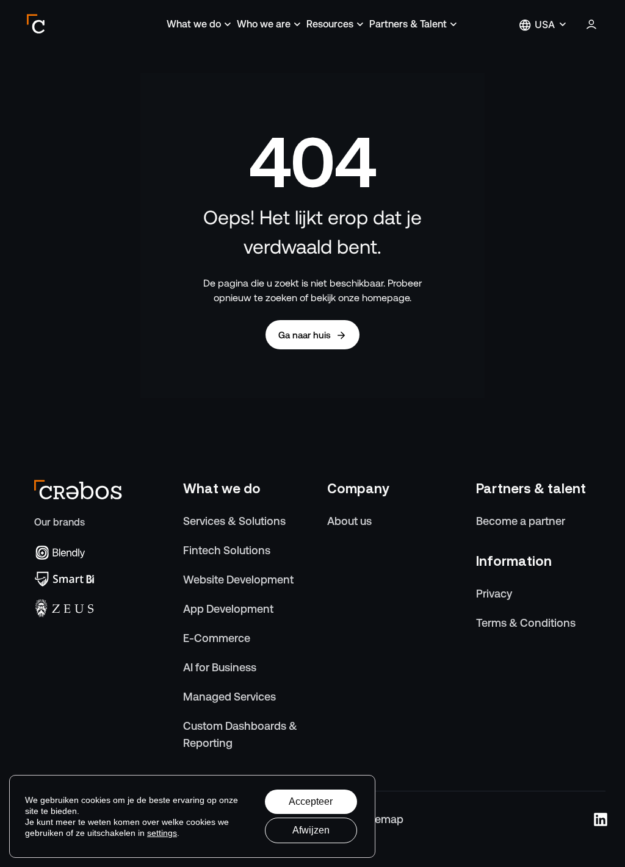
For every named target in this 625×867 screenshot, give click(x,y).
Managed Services (229, 696)
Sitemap (382, 819)
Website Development (238, 579)
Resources (329, 24)
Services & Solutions (234, 521)
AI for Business (219, 667)
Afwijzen (311, 830)
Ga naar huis (304, 335)
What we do (194, 24)
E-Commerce (216, 638)
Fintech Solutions (226, 550)
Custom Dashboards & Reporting (240, 734)
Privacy (494, 593)
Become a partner (520, 521)
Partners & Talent (408, 24)
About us (349, 521)
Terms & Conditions (526, 622)
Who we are (264, 24)
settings (162, 833)
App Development (228, 608)
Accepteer (311, 801)
